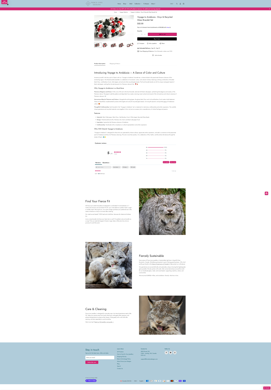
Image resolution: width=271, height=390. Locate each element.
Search (119, 366)
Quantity (139, 31)
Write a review (173, 162)
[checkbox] (133, 167)
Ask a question (166, 162)
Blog (118, 364)
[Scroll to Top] (268, 382)
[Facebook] (170, 352)
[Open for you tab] (266, 193)
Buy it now (157, 39)
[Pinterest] (166, 352)
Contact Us (120, 368)
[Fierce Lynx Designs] (94, 3)
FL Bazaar (146, 4)
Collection (137, 4)
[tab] (106, 163)
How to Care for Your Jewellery (125, 354)
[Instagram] (175, 352)
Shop (124, 4)
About (153, 4)
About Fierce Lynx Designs (124, 361)
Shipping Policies (121, 356)
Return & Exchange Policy (124, 359)
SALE (130, 4)
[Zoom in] (130, 18)
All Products (120, 352)
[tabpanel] (135, 175)
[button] (156, 147)
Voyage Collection (124, 12)
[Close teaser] (7, 4)
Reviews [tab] (98, 163)
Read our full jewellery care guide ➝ (104, 322)
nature (165, 101)
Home (119, 4)
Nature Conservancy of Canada (160, 264)
